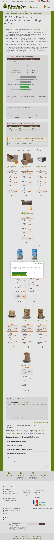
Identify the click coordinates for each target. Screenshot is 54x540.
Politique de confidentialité (37, 263)
